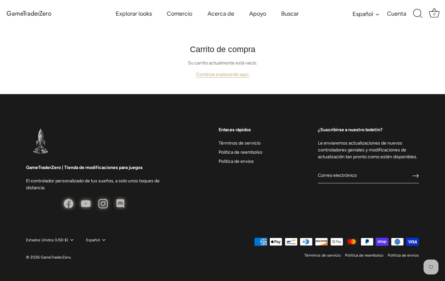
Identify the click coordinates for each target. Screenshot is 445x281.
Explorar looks (134, 13)
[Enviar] (415, 176)
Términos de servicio (240, 143)
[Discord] (120, 203)
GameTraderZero (29, 13)
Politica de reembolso (240, 152)
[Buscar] (417, 14)
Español (362, 14)
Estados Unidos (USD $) (47, 240)
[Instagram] (103, 203)
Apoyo (257, 13)
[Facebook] (68, 203)
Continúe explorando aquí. (222, 74)
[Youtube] (86, 203)
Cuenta (396, 13)
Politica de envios (236, 161)
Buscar (290, 13)
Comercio (179, 13)
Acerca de (221, 13)
